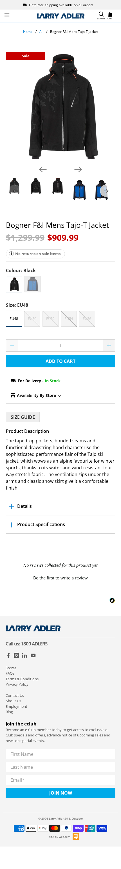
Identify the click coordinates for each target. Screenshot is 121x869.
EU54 (68, 318)
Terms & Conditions (22, 678)
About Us (13, 700)
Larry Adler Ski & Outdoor (66, 818)
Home (28, 31)
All (41, 31)
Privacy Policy (17, 684)
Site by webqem (59, 837)
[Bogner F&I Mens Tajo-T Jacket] (60, 106)
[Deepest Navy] (32, 284)
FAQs (10, 673)
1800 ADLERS (34, 643)
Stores (11, 667)
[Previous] (43, 169)
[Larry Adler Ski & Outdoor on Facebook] (8, 656)
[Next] (78, 169)
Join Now (60, 793)
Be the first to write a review (60, 578)
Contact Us (15, 695)
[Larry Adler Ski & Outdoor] (60, 16)
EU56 (87, 318)
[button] (60, 577)
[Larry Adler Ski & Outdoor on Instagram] (16, 656)
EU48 (14, 318)
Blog (9, 711)
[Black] (14, 284)
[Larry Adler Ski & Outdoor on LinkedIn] (24, 656)
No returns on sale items (37, 253)
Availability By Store (36, 395)
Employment (16, 706)
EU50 (32, 318)
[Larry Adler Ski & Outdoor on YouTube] (33, 656)
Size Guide (23, 417)
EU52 (50, 318)
